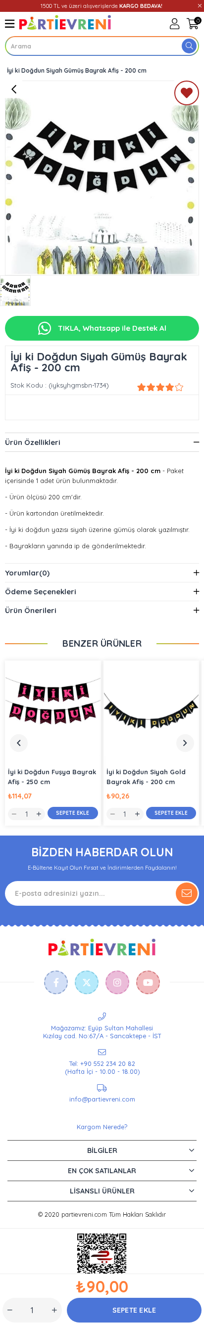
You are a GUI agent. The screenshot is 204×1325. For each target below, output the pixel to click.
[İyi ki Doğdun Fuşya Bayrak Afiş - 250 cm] (53, 708)
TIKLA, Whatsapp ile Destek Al (111, 328)
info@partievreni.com (102, 1099)
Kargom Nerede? (102, 1127)
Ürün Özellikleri (32, 442)
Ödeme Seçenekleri (40, 591)
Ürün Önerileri (30, 610)
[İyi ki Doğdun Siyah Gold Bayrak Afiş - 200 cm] (151, 708)
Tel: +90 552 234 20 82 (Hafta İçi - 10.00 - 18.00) (102, 1067)
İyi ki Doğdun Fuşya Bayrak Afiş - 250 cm (52, 777)
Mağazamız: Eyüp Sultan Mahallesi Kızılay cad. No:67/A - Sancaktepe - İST (102, 1032)
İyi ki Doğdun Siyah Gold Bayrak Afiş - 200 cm (146, 777)
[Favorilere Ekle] (186, 95)
